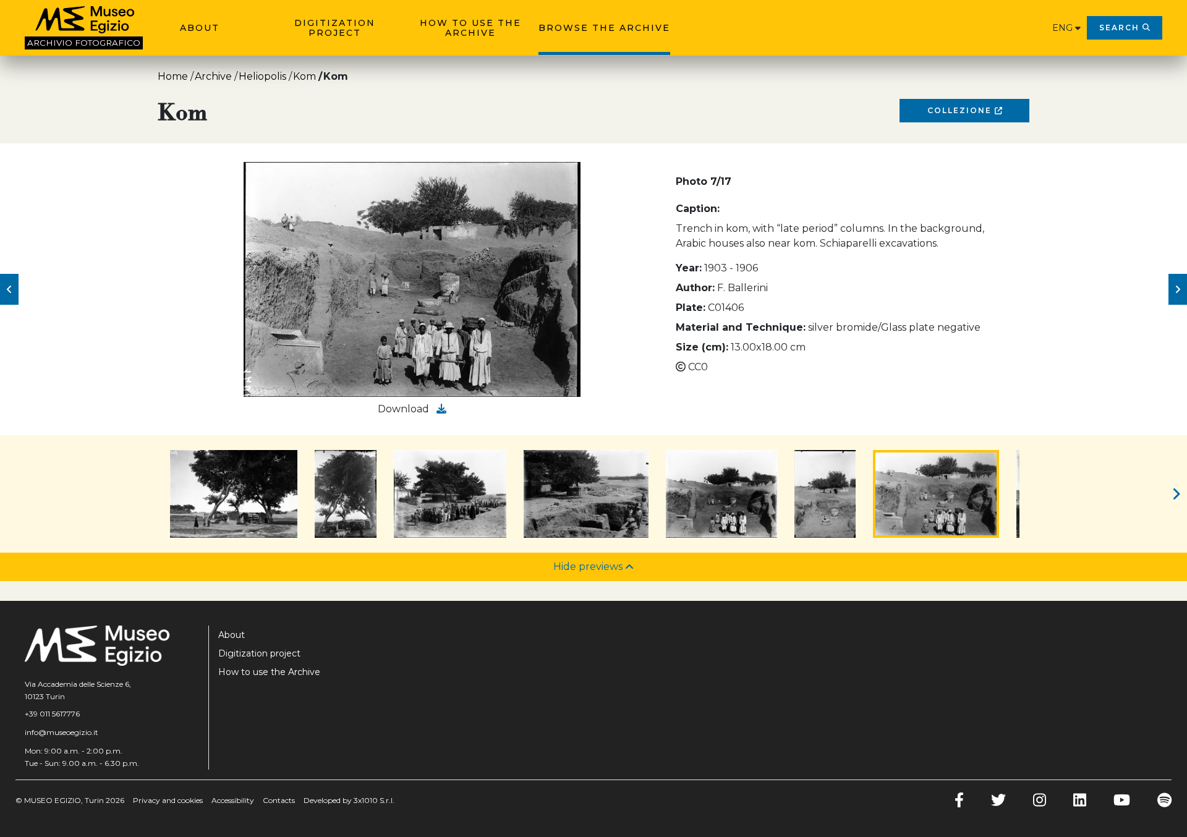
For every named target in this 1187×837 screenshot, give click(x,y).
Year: (689, 268)
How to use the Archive (470, 28)
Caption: (698, 209)
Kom (304, 76)
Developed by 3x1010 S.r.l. (349, 800)
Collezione (961, 110)
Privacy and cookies (168, 800)
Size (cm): (702, 347)
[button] (9, 289)
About (199, 28)
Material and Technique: (741, 327)
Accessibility (232, 800)
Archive (213, 76)
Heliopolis (262, 76)
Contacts (279, 800)
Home (173, 76)
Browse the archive (604, 28)
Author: (695, 288)
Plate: (690, 307)
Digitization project (334, 28)
